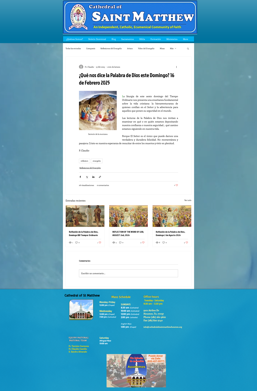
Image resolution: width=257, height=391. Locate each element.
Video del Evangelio (146, 48)
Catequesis (90, 48)
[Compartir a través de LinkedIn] (93, 177)
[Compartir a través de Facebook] (80, 177)
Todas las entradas (73, 48)
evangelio (97, 161)
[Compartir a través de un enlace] (100, 177)
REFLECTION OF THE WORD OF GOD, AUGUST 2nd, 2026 (128, 233)
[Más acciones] (176, 66)
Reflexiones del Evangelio (111, 48)
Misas (162, 48)
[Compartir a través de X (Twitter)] (87, 177)
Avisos (130, 48)
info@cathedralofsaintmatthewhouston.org (162, 327)
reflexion (84, 161)
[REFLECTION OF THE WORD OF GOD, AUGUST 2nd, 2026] (128, 216)
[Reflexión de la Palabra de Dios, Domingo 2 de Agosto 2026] (172, 216)
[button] (188, 48)
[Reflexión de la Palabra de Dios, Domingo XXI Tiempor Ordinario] (85, 216)
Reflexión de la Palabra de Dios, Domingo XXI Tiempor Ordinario (83, 233)
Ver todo (187, 200)
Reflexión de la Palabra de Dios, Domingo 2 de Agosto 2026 (170, 233)
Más (171, 48)
